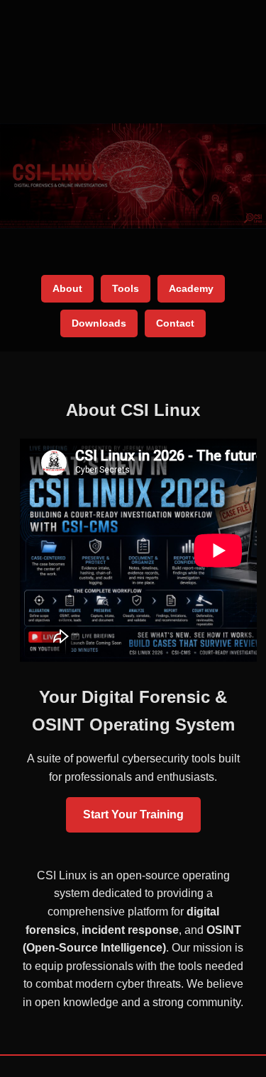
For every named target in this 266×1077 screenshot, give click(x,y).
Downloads (99, 323)
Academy (191, 288)
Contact (175, 323)
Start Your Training (133, 814)
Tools (125, 288)
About (67, 288)
